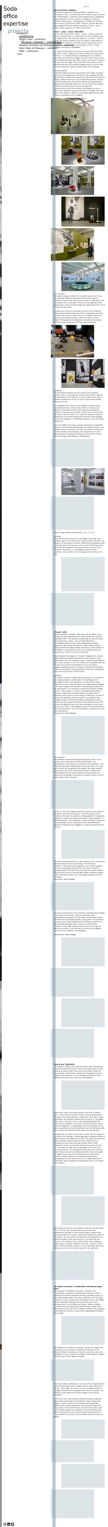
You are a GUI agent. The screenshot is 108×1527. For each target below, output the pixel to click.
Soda (10, 9)
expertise (15, 24)
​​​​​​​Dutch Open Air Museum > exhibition (38, 48)
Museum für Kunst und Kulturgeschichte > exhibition (46, 45)
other (19, 54)
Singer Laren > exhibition (32, 39)
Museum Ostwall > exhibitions (41, 42)
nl (84, 6)
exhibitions (26, 36)
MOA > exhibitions (28, 51)
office (10, 16)
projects (18, 31)
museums (22, 33)
